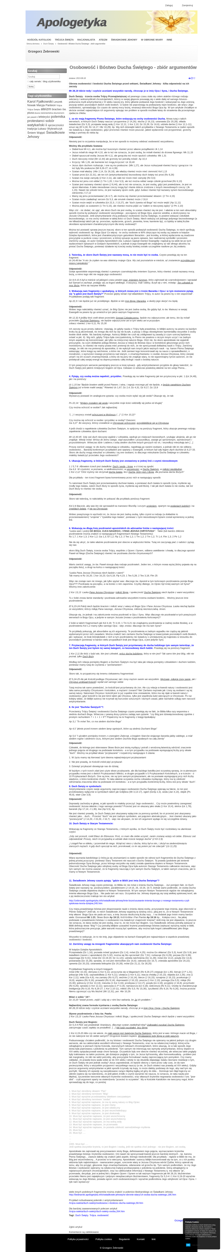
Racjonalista (86, 39)
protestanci (35, 121)
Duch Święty (48, 44)
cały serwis (35, 81)
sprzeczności (55, 125)
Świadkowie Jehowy (124, 39)
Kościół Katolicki (39, 39)
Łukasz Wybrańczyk (49, 128)
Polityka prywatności (78, 1239)
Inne (169, 39)
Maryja (40, 105)
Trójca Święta (64, 39)
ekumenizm (58, 113)
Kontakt (141, 1239)
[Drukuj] (189, 78)
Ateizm (103, 39)
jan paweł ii (32, 117)
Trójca (59, 105)
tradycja (32, 128)
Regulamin (124, 1239)
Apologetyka (72, 22)
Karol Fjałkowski (40, 101)
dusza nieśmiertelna (43, 113)
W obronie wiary (152, 39)
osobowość (103, 1215)
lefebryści (44, 116)
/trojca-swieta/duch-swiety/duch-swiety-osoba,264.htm (97, 1211)
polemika (57, 116)
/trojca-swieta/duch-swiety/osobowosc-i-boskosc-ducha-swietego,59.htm (106, 1203)
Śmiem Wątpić (36, 132)
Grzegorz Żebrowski (43, 51)
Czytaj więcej (195, 1245)
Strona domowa (32, 44)
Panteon (50, 105)
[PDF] (192, 78)
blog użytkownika (51, 81)
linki (154, 1239)
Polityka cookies (103, 1239)
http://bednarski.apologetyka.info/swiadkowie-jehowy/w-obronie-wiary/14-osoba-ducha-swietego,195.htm (122, 1194)
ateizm (45, 109)
